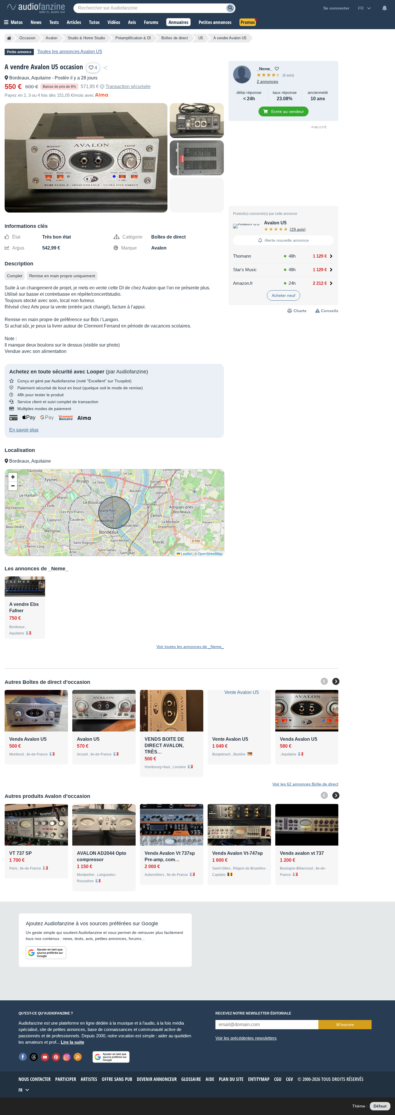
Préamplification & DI (133, 38)
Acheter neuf (283, 295)
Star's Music (245, 269)
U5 (200, 38)
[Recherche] (230, 8)
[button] (12, 477)
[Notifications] (384, 8)
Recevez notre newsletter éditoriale (253, 1013)
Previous (324, 681)
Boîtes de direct (174, 38)
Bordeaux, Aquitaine (30, 77)
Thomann (242, 256)
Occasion (27, 38)
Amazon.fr (243, 283)
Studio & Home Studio (86, 38)
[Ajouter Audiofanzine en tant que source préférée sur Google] (46, 952)
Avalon (51, 38)
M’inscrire (345, 1024)
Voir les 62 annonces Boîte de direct (305, 784)
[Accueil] (9, 38)
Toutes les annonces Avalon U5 (69, 51)
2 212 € (320, 283)
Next (335, 681)
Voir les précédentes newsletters (246, 1038)
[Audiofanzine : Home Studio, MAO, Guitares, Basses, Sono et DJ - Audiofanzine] (36, 8)
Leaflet (186, 553)
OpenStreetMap (210, 553)
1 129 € (320, 256)
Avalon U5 (275, 222)
